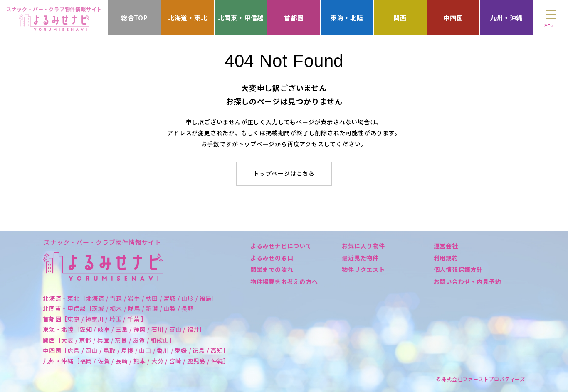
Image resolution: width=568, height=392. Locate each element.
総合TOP (134, 17)
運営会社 (446, 246)
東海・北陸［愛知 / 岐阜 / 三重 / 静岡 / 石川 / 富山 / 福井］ (124, 329)
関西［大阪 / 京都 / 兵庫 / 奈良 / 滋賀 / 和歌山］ (109, 340)
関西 (400, 17)
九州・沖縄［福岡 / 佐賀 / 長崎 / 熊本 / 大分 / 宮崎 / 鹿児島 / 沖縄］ (136, 361)
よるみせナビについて (281, 246)
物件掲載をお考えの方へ (284, 281)
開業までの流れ (272, 269)
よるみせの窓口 (272, 258)
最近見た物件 (360, 258)
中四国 (453, 17)
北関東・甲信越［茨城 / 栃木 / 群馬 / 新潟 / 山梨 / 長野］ (121, 308)
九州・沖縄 (506, 17)
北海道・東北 (187, 17)
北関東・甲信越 (241, 17)
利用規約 (446, 258)
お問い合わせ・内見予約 (467, 281)
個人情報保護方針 (458, 269)
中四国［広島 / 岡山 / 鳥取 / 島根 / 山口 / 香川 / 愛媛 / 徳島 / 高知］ (136, 350)
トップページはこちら (284, 173)
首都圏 (294, 17)
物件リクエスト (363, 269)
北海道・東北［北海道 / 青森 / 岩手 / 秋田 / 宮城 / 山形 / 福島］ (130, 298)
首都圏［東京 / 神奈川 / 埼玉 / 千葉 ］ (95, 319)
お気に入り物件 (363, 246)
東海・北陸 (347, 17)
